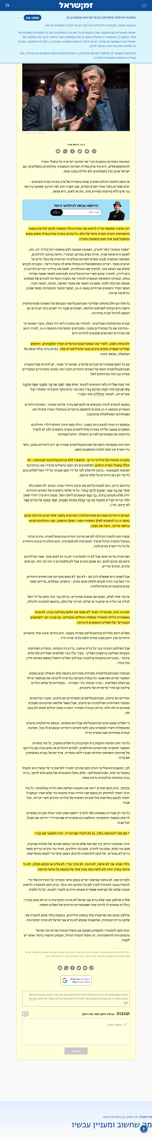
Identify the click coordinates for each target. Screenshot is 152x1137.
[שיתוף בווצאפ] (65, 151)
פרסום (76, 1051)
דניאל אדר (73, 144)
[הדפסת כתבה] (58, 151)
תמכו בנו (32, 17)
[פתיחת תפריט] (7, 5)
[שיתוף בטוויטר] (79, 151)
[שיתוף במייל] (86, 151)
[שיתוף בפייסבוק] (72, 151)
